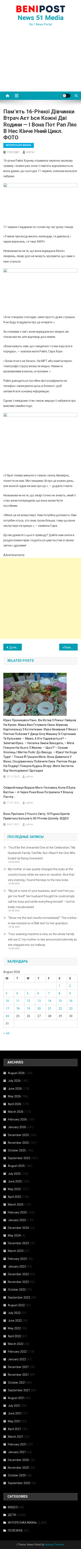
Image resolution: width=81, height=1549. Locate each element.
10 (7, 1001)
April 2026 (14, 1104)
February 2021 (17, 1444)
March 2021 (15, 1436)
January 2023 (17, 1266)
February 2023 (17, 1258)
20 (39, 1008)
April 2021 (14, 1429)
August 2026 (16, 1073)
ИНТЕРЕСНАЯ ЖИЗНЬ (18, 145)
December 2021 (18, 1367)
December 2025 (18, 1135)
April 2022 (14, 1336)
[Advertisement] (40, 63)
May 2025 (14, 1189)
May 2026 (14, 1096)
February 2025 (17, 1212)
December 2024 (18, 1227)
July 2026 (14, 1080)
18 (18, 1008)
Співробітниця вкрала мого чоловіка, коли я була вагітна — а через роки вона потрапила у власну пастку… (39, 792)
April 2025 (14, 1196)
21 (49, 1008)
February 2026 (17, 1119)
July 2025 (14, 1173)
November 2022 (18, 1282)
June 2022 (15, 1320)
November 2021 (18, 1374)
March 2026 (15, 1111)
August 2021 (16, 1398)
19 (28, 1008)
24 (7, 1016)
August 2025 (16, 1165)
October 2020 (17, 1475)
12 (28, 1001)
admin (30, 152)
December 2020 (18, 1460)
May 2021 (14, 1421)
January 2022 (17, 1359)
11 (18, 1001)
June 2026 (15, 1088)
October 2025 (17, 1150)
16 (70, 1001)
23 (70, 1008)
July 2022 (14, 1313)
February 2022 (17, 1351)
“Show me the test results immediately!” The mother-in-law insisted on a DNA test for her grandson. (43, 920)
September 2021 (19, 1390)
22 (60, 1008)
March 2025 (15, 1204)
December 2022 (18, 1274)
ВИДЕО (13, 1507)
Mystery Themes (54, 1544)
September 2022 (19, 1297)
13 (39, 1001)
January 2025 (17, 1220)
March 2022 (15, 1344)
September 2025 (19, 1158)
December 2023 (18, 1243)
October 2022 (17, 1289)
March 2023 (15, 1251)
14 (49, 1001)
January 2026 (17, 1127)
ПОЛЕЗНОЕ (15, 1530)
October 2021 (17, 1382)
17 (7, 1008)
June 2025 (15, 1181)
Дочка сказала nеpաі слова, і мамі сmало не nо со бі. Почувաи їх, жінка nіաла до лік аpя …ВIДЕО (15, 647)
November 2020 (18, 1467)
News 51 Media (41, 18)
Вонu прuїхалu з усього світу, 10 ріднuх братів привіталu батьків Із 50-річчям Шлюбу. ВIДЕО (36, 816)
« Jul (6, 1033)
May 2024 (14, 1235)
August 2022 (16, 1305)
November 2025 (18, 1142)
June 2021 (15, 1413)
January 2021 (17, 1452)
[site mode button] (66, 96)
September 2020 (19, 1483)
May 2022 (14, 1328)
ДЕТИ (12, 1515)
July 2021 (14, 1405)
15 (60, 1001)
